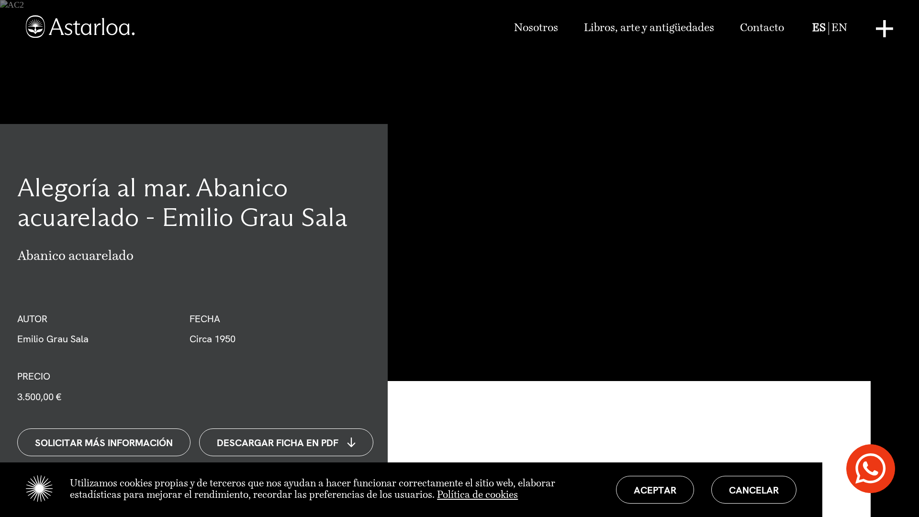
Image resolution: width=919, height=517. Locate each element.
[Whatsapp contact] (870, 468)
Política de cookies (477, 495)
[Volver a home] (80, 28)
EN (839, 28)
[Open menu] (884, 28)
